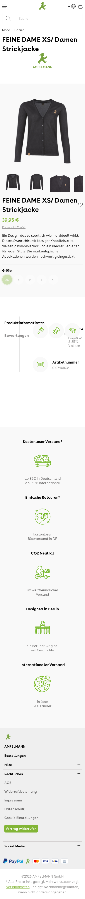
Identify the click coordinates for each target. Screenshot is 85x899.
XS (7, 280)
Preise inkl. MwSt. (14, 227)
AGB (7, 782)
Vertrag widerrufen (21, 828)
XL (53, 280)
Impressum (13, 800)
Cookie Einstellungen (21, 817)
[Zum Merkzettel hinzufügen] (80, 205)
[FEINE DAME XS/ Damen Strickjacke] (42, 131)
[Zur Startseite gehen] (42, 6)
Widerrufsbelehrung (20, 791)
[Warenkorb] (80, 6)
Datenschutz (14, 809)
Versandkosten (18, 887)
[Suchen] (9, 18)
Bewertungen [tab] (11, 335)
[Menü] (4, 6)
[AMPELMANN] (42, 60)
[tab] (11, 323)
